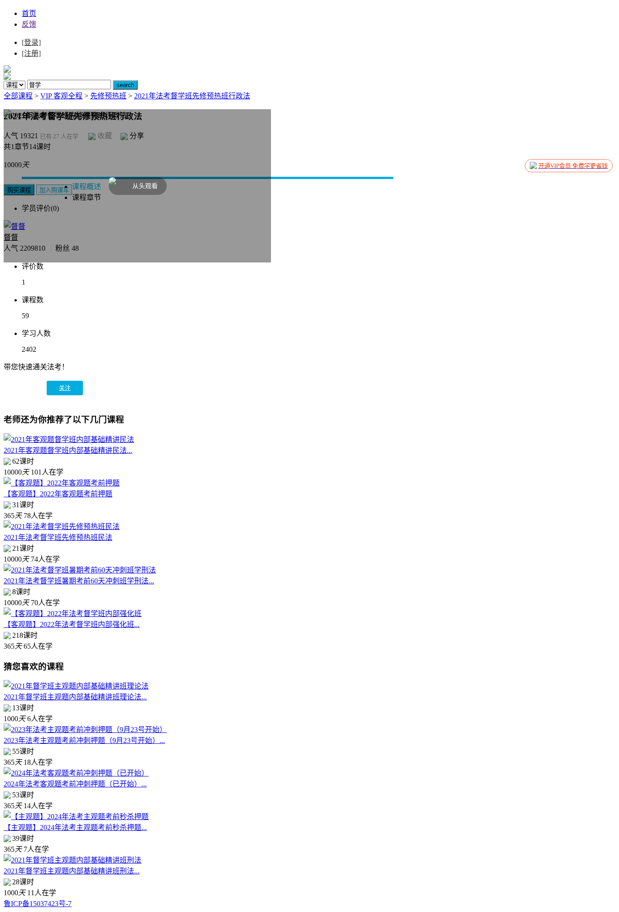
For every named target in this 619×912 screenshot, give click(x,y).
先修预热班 (108, 96)
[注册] (31, 53)
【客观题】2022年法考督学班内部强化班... (72, 624)
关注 (65, 387)
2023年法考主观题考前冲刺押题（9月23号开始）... (84, 740)
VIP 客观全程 (61, 96)
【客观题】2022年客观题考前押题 (58, 494)
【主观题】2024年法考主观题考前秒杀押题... (75, 827)
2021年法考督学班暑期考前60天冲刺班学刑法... (79, 581)
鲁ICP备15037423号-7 (38, 903)
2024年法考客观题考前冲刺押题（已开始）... (75, 784)
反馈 (29, 24)
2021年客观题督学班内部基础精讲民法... (68, 450)
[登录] (31, 42)
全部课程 (18, 96)
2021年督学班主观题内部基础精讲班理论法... (75, 697)
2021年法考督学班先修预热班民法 (58, 537)
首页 (29, 13)
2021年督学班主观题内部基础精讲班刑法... (72, 871)
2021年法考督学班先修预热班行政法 (192, 96)
